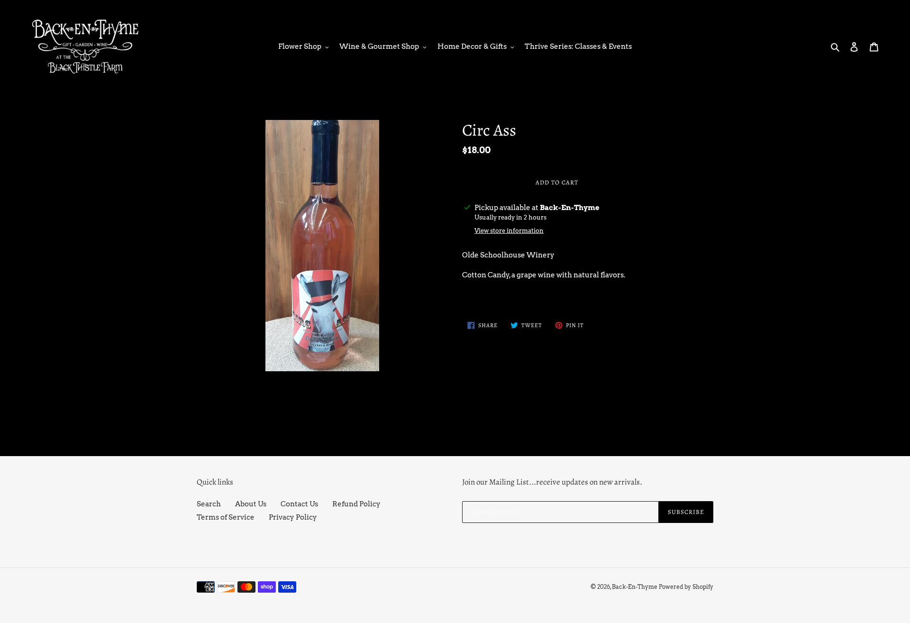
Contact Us (299, 504)
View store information (509, 230)
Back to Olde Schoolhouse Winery (462, 420)
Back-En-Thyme (634, 586)
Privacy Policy (293, 517)
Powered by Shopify (686, 586)
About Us (250, 504)
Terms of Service (226, 517)
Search (209, 504)
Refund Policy (356, 504)
